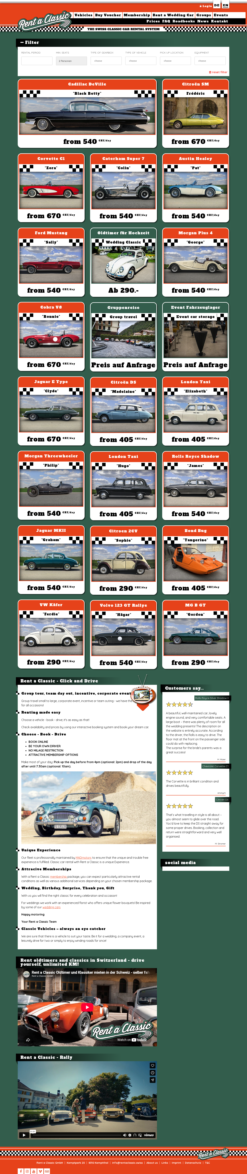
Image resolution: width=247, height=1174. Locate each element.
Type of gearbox (102, 52)
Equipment (202, 52)
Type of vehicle (135, 52)
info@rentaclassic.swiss (127, 1162)
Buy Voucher (108, 15)
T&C (207, 1162)
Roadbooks (184, 21)
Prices (153, 21)
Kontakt (219, 21)
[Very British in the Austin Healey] (90, 843)
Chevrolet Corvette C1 (215, 766)
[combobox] (106, 61)
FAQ (166, 21)
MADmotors (83, 857)
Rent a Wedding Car (173, 15)
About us (152, 1162)
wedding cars (51, 907)
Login (207, 6)
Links (164, 1162)
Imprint (176, 1162)
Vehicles (83, 15)
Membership (137, 15)
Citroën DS (222, 799)
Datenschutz (193, 1162)
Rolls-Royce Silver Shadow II (212, 698)
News (203, 21)
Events (221, 15)
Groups (203, 15)
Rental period (31, 52)
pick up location (171, 52)
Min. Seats (62, 52)
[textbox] (108, 60)
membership (58, 876)
